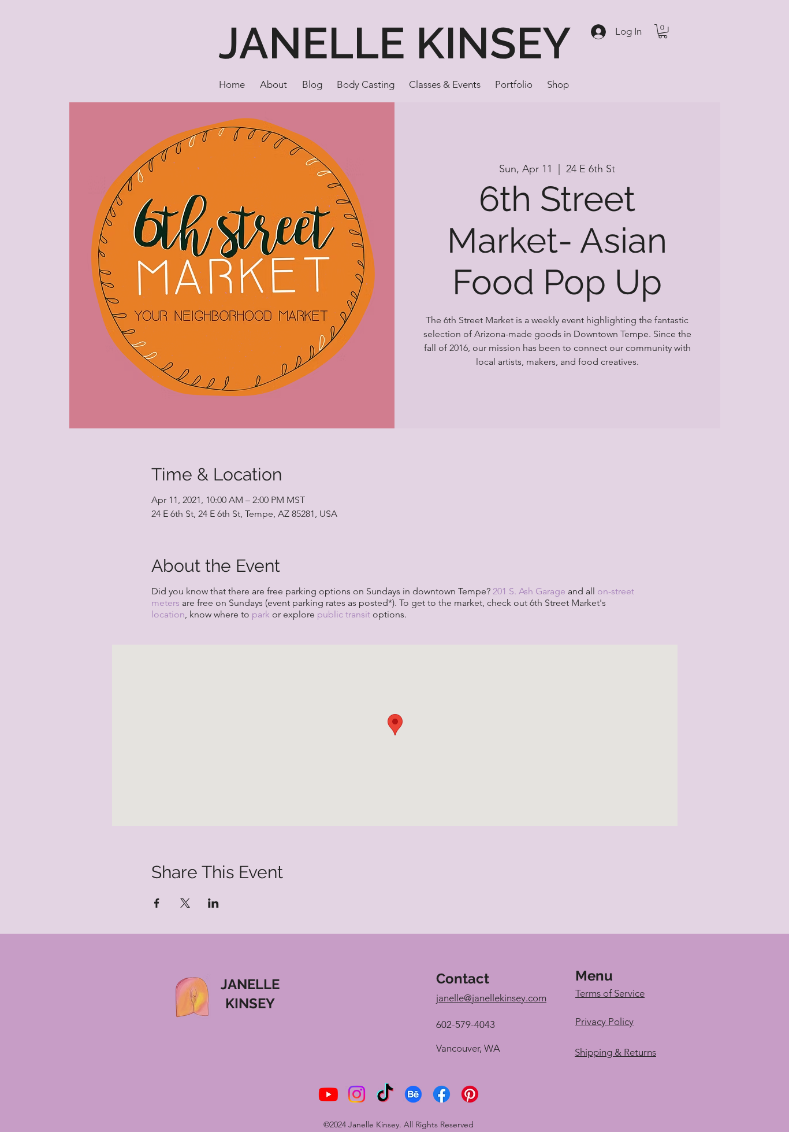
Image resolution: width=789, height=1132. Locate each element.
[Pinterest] (470, 1094)
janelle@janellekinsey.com (491, 998)
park (261, 614)
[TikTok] (385, 1094)
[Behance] (413, 1094)
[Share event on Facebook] (156, 903)
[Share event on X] (185, 903)
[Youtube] (328, 1094)
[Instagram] (356, 1094)
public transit (343, 614)
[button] (662, 31)
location (168, 614)
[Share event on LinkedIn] (213, 903)
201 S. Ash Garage (529, 591)
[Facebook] (441, 1094)
